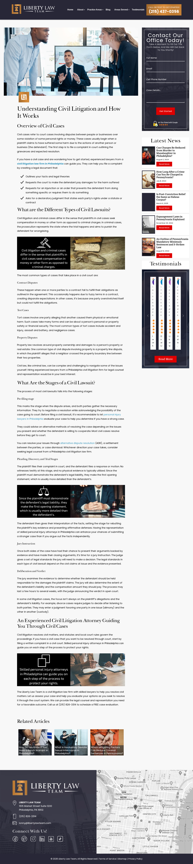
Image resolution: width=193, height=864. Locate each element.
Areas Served (121, 10)
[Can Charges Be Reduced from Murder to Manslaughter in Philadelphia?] (148, 155)
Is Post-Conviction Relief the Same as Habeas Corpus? (170, 197)
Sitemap (122, 858)
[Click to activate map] (144, 852)
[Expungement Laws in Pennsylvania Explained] (148, 224)
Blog (108, 10)
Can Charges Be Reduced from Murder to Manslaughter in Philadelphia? (170, 151)
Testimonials (138, 10)
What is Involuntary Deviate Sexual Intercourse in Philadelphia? (71, 750)
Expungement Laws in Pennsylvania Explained (170, 218)
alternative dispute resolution (77, 443)
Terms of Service (107, 858)
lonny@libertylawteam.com (35, 823)
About (80, 10)
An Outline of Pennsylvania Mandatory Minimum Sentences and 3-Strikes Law (172, 243)
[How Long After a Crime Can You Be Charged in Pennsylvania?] (148, 180)
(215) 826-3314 (27, 816)
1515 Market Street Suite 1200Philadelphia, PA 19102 (35, 806)
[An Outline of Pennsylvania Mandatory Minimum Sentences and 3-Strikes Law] (148, 247)
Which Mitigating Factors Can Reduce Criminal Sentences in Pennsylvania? (107, 750)
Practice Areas (94, 10)
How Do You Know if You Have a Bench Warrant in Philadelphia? (33, 750)
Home (70, 10)
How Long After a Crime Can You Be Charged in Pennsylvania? (170, 175)
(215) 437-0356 (164, 11)
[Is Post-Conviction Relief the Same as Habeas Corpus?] (148, 202)
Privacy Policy (135, 858)
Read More (164, 164)
